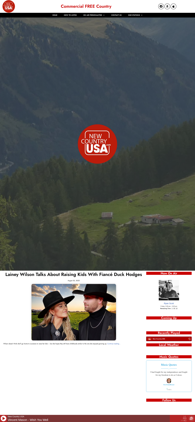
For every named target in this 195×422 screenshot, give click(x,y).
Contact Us (116, 15)
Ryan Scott (169, 303)
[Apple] (173, 6)
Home (54, 15)
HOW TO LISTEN (70, 15)
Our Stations (134, 15)
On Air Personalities (92, 15)
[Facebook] (161, 6)
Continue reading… (114, 344)
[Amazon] (167, 6)
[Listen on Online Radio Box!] (189, 339)
